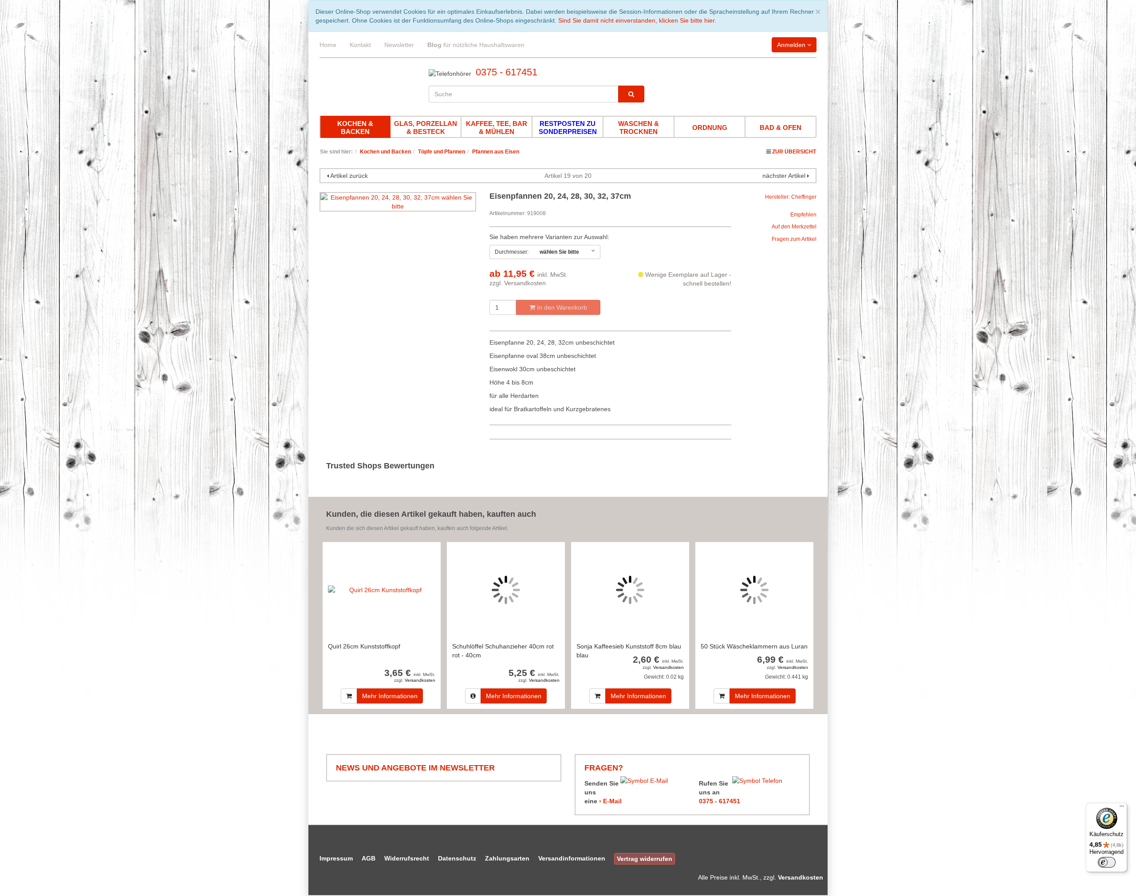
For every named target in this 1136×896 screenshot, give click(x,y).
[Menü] (1121, 808)
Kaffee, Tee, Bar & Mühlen (496, 127)
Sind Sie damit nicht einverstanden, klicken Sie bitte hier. (637, 20)
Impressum (336, 858)
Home (328, 44)
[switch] (1107, 862)
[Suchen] (631, 94)
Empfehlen (803, 215)
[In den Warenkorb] (349, 695)
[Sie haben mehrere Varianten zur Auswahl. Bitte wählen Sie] (473, 695)
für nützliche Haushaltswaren (476, 44)
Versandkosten (525, 283)
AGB (368, 858)
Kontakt (360, 44)
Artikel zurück (349, 175)
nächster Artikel (784, 175)
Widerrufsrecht (406, 858)
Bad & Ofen (780, 127)
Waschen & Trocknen (638, 127)
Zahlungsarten (507, 858)
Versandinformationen (571, 858)
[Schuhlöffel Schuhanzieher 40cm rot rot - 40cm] (506, 589)
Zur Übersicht (794, 152)
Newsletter (399, 44)
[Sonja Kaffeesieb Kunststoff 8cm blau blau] (630, 589)
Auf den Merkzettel (794, 227)
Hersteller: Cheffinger (790, 197)
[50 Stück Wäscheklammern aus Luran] (754, 589)
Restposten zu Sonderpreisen (568, 127)
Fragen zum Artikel (794, 239)
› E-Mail (610, 801)
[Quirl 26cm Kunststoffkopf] (381, 589)
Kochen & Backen (355, 127)
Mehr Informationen (390, 696)
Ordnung (709, 127)
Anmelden (792, 44)
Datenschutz (457, 858)
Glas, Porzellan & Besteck (425, 127)
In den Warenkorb (561, 307)
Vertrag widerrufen (644, 858)
